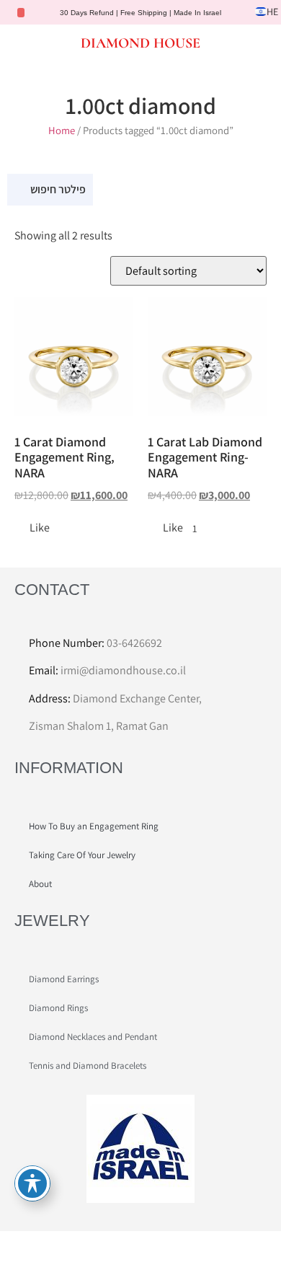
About (40, 884)
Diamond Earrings (64, 979)
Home (61, 130)
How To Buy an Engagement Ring (94, 826)
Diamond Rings (58, 1008)
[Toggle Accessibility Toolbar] (32, 1183)
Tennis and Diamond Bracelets (87, 1065)
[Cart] (255, 43)
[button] (23, 42)
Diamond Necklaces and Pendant (93, 1037)
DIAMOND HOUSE (140, 43)
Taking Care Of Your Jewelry (82, 855)
